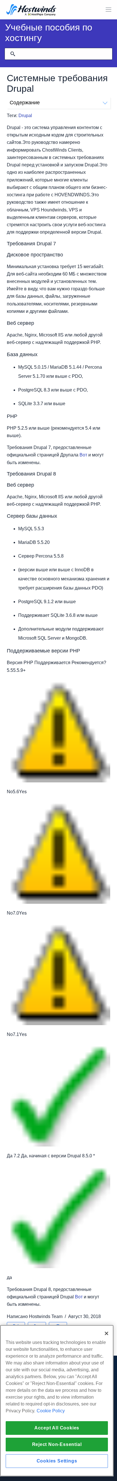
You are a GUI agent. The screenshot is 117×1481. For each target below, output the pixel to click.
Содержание (25, 102)
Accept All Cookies (56, 1427)
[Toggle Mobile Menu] (108, 10)
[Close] (106, 1333)
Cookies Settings (57, 1460)
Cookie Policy (51, 1410)
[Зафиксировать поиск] (13, 54)
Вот (83, 454)
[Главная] (31, 10)
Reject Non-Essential (57, 1444)
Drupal (25, 115)
